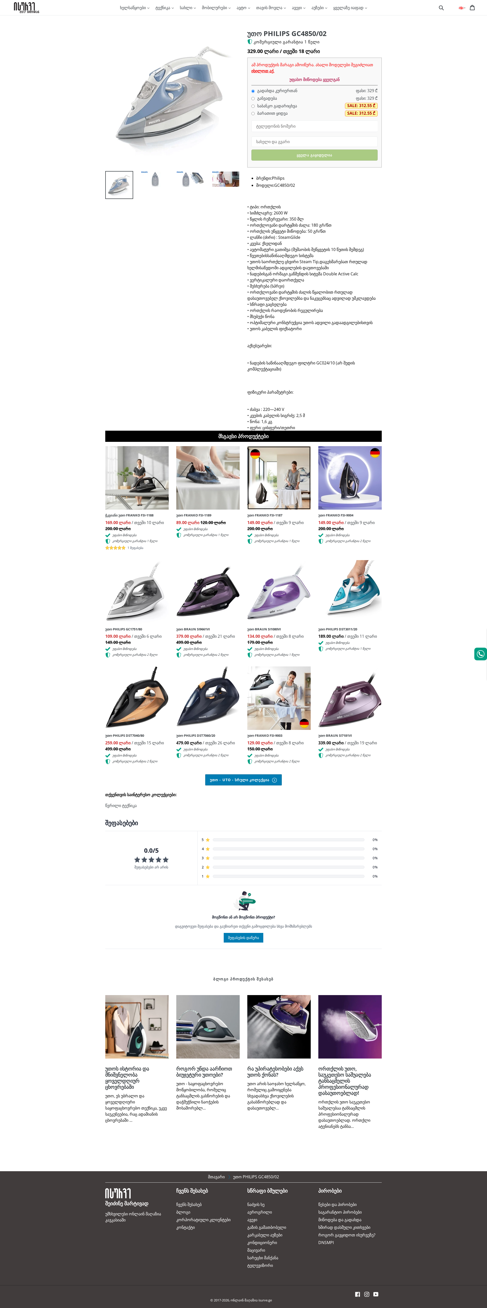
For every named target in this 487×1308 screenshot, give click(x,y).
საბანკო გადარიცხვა (276, 106)
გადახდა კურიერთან (276, 90)
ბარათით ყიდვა (272, 113)
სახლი (186, 7)
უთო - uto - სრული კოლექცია (240, 779)
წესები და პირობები (337, 1204)
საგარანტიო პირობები (340, 1212)
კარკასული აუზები (264, 1235)
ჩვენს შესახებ (189, 1204)
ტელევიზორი (260, 1265)
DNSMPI (326, 1242)
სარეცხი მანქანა (262, 1258)
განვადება (266, 98)
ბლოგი (183, 1212)
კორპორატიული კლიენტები (203, 1219)
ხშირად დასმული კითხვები (344, 1227)
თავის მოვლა (269, 7)
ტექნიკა (163, 7)
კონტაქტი (185, 1227)
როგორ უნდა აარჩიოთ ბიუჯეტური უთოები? (204, 1071)
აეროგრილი (259, 1212)
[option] (115, 186)
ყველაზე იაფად (348, 7)
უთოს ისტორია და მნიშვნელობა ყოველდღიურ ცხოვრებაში (127, 1077)
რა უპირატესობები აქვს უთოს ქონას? (275, 1071)
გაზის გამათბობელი (266, 1227)
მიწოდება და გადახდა (339, 1219)
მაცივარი (256, 1250)
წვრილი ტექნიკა (121, 805)
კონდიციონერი (262, 1242)
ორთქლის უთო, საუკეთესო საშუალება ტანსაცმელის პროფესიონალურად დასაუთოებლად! (344, 1080)
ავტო (242, 7)
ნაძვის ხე (256, 1204)
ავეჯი (297, 7)
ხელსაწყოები (133, 7)
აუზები (318, 7)
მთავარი (216, 1177)
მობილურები (215, 7)
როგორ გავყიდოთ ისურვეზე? (346, 1235)
